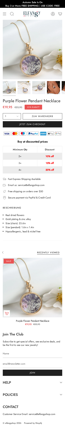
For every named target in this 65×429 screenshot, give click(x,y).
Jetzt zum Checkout (32, 124)
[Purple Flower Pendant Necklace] (32, 287)
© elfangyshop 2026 (12, 423)
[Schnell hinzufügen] (7, 313)
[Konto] (53, 14)
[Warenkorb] (60, 14)
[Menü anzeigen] (4, 14)
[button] (12, 14)
